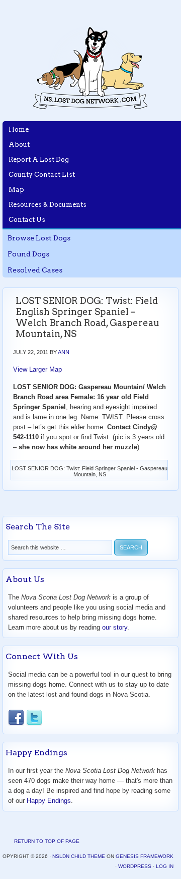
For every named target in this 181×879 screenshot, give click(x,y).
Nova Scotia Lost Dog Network (90, 67)
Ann (63, 352)
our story (114, 627)
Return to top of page (46, 841)
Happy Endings (49, 800)
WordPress (134, 866)
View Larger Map (37, 369)
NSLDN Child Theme (78, 856)
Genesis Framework (144, 856)
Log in (164, 866)
